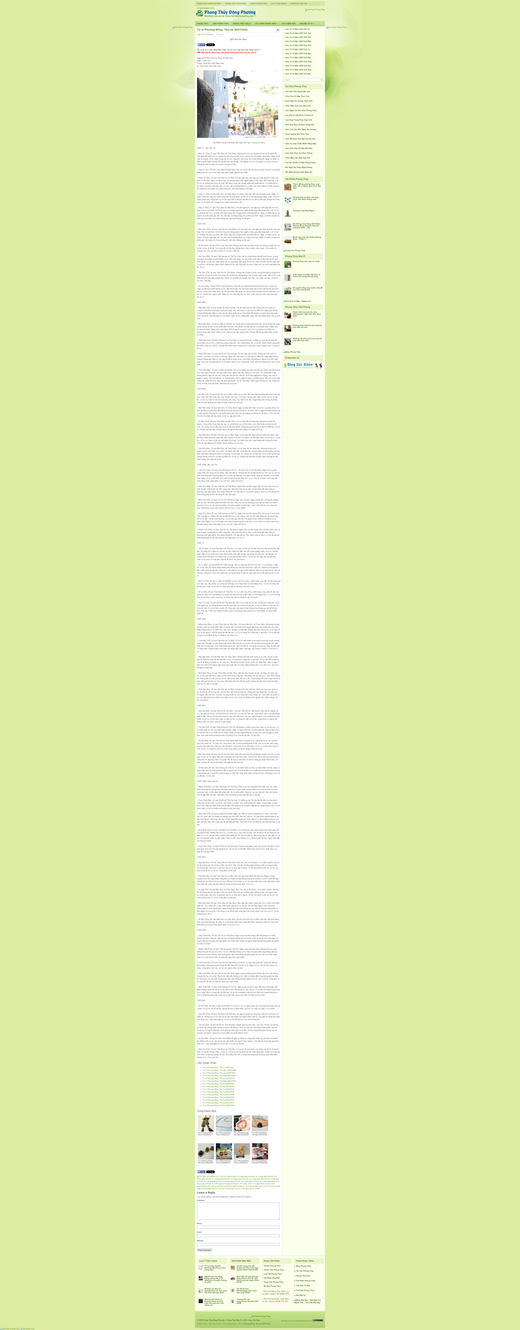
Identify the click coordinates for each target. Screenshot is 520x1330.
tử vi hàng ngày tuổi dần (264, 1176)
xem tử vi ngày (254, 1189)
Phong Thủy (203, 24)
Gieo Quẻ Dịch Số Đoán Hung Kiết (299, 125)
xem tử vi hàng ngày (226, 1189)
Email (199, 1232)
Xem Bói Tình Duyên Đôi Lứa (297, 92)
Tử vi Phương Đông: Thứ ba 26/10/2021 (218, 1087)
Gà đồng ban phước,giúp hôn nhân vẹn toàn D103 (247, 1291)
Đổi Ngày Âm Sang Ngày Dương (298, 167)
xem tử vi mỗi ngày (242, 1189)
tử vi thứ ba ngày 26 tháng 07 (234, 1186)
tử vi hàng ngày (229, 1176)
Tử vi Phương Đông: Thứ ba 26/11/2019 (218, 1095)
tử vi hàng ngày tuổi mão (239, 1179)
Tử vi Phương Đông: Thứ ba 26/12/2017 (218, 1103)
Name (200, 1223)
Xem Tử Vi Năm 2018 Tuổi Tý (297, 29)
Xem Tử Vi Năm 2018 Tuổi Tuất (298, 70)
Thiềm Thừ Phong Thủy (274, 1270)
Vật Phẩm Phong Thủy (266, 23)
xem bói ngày (206, 1189)
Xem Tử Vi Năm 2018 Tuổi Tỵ (297, 49)
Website (200, 1241)
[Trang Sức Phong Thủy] (294, 250)
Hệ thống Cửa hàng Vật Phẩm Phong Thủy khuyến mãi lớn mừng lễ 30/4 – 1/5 (306, 226)
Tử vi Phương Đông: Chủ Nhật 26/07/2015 (219, 1081)
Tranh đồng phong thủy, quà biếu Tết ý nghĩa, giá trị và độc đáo (307, 186)
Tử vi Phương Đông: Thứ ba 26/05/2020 (218, 1084)
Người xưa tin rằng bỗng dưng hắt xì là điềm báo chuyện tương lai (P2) (215, 1279)
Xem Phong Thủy (221, 24)
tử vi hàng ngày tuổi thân (231, 1181)
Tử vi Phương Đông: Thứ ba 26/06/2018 (218, 1092)
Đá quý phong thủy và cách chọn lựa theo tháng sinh (305, 198)
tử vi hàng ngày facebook (245, 1176)
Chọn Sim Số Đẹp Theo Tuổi (297, 96)
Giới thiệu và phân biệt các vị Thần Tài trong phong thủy (306, 275)
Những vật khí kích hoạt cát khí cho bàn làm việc (307, 339)
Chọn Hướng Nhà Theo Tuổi (297, 134)
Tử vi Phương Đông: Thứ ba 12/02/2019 (218, 1105)
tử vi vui (266, 1186)
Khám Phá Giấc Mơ (298, 4)
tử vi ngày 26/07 (246, 1184)
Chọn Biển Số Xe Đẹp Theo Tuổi (298, 101)
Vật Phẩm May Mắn (272, 1278)
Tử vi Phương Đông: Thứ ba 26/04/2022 (218, 1097)
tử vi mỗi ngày (217, 1184)
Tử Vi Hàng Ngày (207, 34)
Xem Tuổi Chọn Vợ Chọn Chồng (298, 153)
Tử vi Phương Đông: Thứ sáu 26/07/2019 (218, 1073)
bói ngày (203, 1176)
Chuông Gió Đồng (258, 143)
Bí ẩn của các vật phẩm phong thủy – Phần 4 (307, 238)
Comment (201, 1200)
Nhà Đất (299, 1295)
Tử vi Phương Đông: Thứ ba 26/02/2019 (218, 1100)
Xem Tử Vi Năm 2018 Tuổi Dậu (298, 66)
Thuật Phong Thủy (258, 4)
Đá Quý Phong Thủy (272, 1286)
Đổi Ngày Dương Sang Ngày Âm (298, 172)
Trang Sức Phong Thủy (273, 1282)
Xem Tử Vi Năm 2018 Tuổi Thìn (298, 45)
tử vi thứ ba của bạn (215, 1186)
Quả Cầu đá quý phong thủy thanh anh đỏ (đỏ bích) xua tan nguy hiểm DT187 (248, 1279)
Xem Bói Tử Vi (307, 23)
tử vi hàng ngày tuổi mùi (258, 1179)
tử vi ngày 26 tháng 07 (231, 1184)
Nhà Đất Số (293, 358)
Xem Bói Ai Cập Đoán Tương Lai (299, 115)
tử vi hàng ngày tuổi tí (267, 1181)
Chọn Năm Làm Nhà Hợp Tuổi (297, 158)
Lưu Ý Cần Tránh (278, 4)
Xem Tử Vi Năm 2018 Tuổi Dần (298, 37)
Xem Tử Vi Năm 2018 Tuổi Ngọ (298, 53)
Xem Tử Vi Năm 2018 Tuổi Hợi (298, 74)
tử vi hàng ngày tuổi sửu (213, 1181)
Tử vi (221, 1176)
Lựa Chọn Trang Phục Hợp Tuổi (298, 120)
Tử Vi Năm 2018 (288, 24)
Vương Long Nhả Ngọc (303, 210)
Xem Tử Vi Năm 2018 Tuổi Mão (298, 41)
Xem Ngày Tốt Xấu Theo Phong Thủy (300, 110)
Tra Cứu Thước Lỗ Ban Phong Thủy (300, 163)
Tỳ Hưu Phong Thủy (272, 1266)
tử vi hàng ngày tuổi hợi (220, 1179)
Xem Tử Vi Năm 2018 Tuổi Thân (298, 62)
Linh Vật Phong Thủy (273, 1274)
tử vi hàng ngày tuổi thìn (250, 1181)
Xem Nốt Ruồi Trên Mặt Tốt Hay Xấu (300, 139)
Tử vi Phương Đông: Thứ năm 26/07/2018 (219, 1070)
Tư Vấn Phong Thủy (205, 8)
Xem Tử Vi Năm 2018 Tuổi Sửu (298, 33)
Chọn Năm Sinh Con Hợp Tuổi (298, 106)
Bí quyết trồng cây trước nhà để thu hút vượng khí (308, 289)
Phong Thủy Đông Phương (209, 4)
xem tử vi (215, 1189)
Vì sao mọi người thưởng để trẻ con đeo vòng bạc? (214, 1268)
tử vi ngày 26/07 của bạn (262, 1184)
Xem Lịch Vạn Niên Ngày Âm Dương (300, 129)
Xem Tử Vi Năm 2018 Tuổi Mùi (298, 58)
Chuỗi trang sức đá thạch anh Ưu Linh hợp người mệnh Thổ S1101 (247, 1268)
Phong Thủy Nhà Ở (242, 24)
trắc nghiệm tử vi (213, 1176)
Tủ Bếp (307, 1286)
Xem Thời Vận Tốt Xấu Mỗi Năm (298, 148)
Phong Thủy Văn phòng (235, 4)
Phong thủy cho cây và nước (306, 261)
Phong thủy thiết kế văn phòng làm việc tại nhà (307, 326)
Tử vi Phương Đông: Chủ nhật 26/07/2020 (219, 1076)
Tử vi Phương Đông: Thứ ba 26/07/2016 (218, 1078)
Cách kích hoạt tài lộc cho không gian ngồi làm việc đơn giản (307, 314)
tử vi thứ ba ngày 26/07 (254, 1186)
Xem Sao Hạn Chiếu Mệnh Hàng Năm (300, 144)
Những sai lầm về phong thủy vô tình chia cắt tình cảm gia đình (215, 1291)
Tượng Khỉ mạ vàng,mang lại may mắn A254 (247, 1301)
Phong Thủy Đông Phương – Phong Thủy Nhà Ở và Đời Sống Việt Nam (231, 1320)
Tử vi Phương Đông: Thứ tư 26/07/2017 (218, 1068)
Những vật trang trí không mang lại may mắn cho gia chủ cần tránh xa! (214, 1302)
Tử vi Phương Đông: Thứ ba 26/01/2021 (218, 1089)
